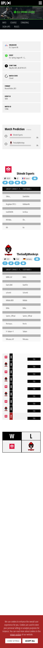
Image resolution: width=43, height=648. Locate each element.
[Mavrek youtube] (17, 182)
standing (25, 22)
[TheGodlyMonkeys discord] (37, 259)
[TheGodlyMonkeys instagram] (5, 263)
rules (16, 26)
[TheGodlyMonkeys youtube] (23, 263)
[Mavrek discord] (35, 178)
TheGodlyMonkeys (27, 254)
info (4, 22)
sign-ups (6, 26)
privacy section (15, 634)
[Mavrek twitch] (11, 182)
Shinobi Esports (25, 173)
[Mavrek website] (23, 182)
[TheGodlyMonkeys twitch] (17, 263)
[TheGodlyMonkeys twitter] (11, 263)
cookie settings (13, 640)
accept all (30, 640)
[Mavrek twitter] (5, 182)
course (13, 22)
